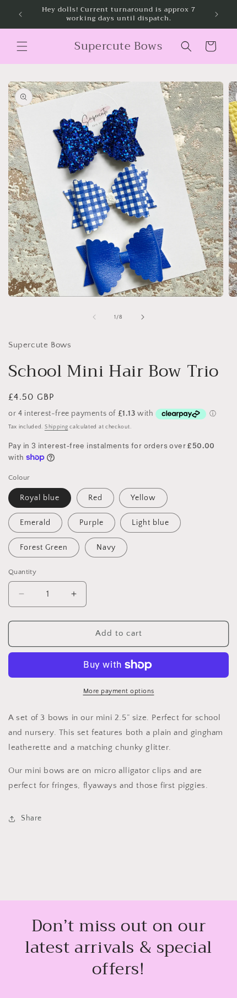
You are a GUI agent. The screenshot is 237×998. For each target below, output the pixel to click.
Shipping (56, 427)
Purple (91, 522)
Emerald (35, 522)
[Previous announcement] (20, 14)
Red (95, 497)
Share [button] (31, 818)
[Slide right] (143, 317)
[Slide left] (94, 317)
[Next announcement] (216, 14)
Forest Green (44, 547)
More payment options (118, 691)
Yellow (143, 497)
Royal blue (40, 497)
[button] (22, 46)
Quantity (22, 572)
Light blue (150, 522)
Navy (106, 547)
